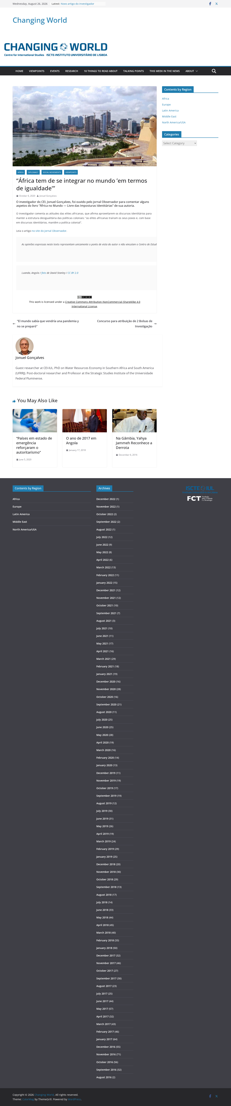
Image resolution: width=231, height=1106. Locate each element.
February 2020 (105, 757)
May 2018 (102, 917)
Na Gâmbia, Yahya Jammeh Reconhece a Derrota (134, 443)
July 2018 (101, 902)
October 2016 (104, 1062)
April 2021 (102, 651)
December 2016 (105, 1046)
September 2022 (106, 521)
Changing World (40, 20)
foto (44, 273)
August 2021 (104, 620)
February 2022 (105, 575)
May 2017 (102, 1008)
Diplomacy (33, 172)
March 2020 (103, 750)
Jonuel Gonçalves (48, 195)
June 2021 (102, 636)
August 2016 (104, 1077)
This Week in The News (165, 71)
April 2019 (102, 833)
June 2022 (102, 544)
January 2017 (104, 1039)
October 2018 (104, 879)
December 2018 (105, 864)
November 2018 (106, 872)
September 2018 (106, 887)
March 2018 (103, 932)
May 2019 (102, 826)
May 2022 (102, 552)
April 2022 (102, 559)
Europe (166, 104)
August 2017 (104, 986)
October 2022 (104, 514)
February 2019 (105, 849)
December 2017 (105, 955)
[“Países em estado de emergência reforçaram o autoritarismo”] (35, 412)
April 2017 (102, 1016)
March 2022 (103, 567)
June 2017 (102, 1001)
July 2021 (101, 628)
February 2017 (105, 1031)
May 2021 (102, 643)
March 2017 (103, 1024)
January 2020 (104, 765)
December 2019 (105, 773)
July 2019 (101, 811)
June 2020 (102, 727)
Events (55, 71)
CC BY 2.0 (73, 273)
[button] (196, 71)
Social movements (52, 172)
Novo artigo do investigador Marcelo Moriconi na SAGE (77, 5)
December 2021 (105, 590)
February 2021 (105, 666)
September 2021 (106, 613)
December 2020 (105, 681)
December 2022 (105, 499)
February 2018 (105, 940)
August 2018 (104, 894)
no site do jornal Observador (49, 230)
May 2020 (102, 735)
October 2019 (104, 788)
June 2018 (102, 910)
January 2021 (104, 674)
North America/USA (174, 122)
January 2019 (104, 856)
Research (71, 71)
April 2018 (102, 925)
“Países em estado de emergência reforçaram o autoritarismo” (34, 445)
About (190, 71)
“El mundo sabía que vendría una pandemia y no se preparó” (48, 323)
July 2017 (101, 993)
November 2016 (106, 1054)
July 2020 (101, 719)
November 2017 (106, 963)
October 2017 (104, 970)
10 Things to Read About (100, 71)
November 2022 (106, 506)
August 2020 (104, 712)
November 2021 (106, 598)
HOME (19, 71)
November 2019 (106, 780)
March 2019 (103, 841)
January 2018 (104, 948)
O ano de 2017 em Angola (81, 440)
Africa (20, 172)
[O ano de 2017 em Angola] (84, 412)
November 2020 (106, 689)
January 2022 (104, 582)
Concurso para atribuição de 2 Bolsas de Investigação (124, 323)
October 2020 (104, 697)
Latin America (170, 110)
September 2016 (106, 1069)
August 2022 (104, 529)
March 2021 (103, 658)
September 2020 (106, 704)
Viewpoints (36, 71)
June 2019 (102, 818)
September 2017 (106, 978)
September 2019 (106, 795)
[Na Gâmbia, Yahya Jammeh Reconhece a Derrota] (134, 412)
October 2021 (104, 605)
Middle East (169, 116)
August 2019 (104, 803)
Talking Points (133, 71)
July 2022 (101, 537)
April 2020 (102, 742)
